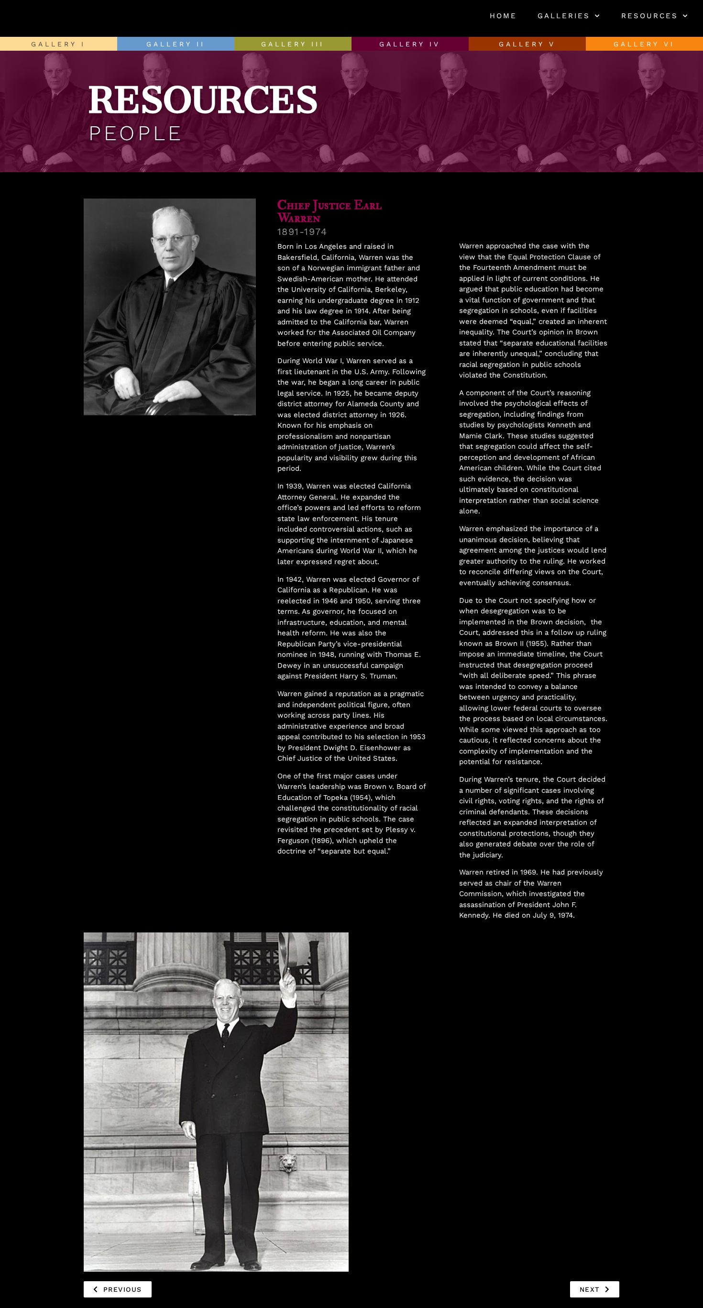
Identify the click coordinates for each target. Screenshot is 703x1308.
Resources (649, 15)
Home (503, 15)
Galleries (564, 15)
